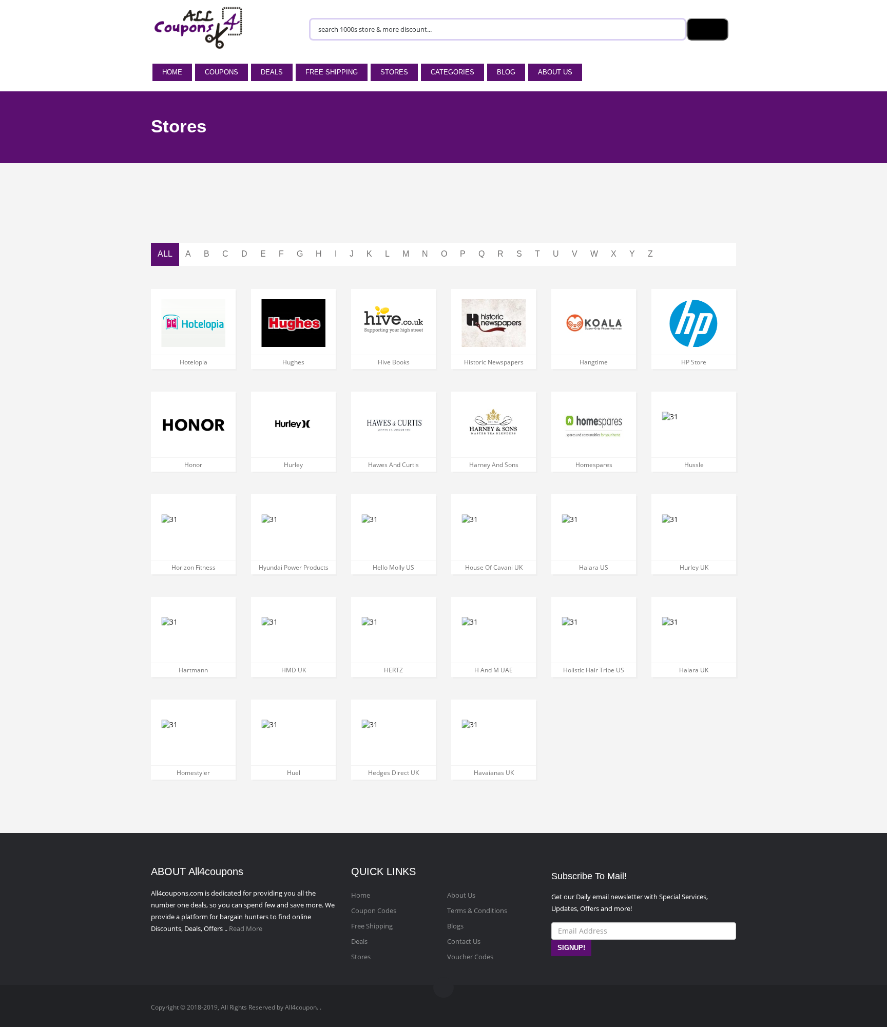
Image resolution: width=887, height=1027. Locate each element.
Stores (394, 72)
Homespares (593, 464)
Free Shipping (331, 72)
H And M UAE (493, 670)
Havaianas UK (494, 772)
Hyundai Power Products (294, 567)
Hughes (293, 362)
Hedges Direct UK (393, 772)
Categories (452, 72)
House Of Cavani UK (494, 567)
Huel (293, 772)
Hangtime (594, 362)
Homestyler (193, 772)
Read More (245, 928)
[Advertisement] (443, 217)
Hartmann (193, 670)
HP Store (693, 362)
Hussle (694, 464)
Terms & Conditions (477, 910)
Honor (193, 464)
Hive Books (394, 362)
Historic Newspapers (494, 362)
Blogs (455, 926)
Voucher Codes (470, 956)
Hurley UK (694, 567)
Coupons (221, 72)
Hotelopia (193, 362)
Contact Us (463, 941)
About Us (555, 72)
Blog (506, 72)
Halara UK (693, 670)
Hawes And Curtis (393, 464)
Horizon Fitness (193, 567)
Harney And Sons (493, 464)
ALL (165, 253)
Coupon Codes (373, 910)
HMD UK (293, 670)
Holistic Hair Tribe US (593, 670)
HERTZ (393, 670)
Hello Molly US (393, 567)
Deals (272, 72)
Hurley (293, 464)
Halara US (593, 567)
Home (172, 72)
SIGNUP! (571, 948)
